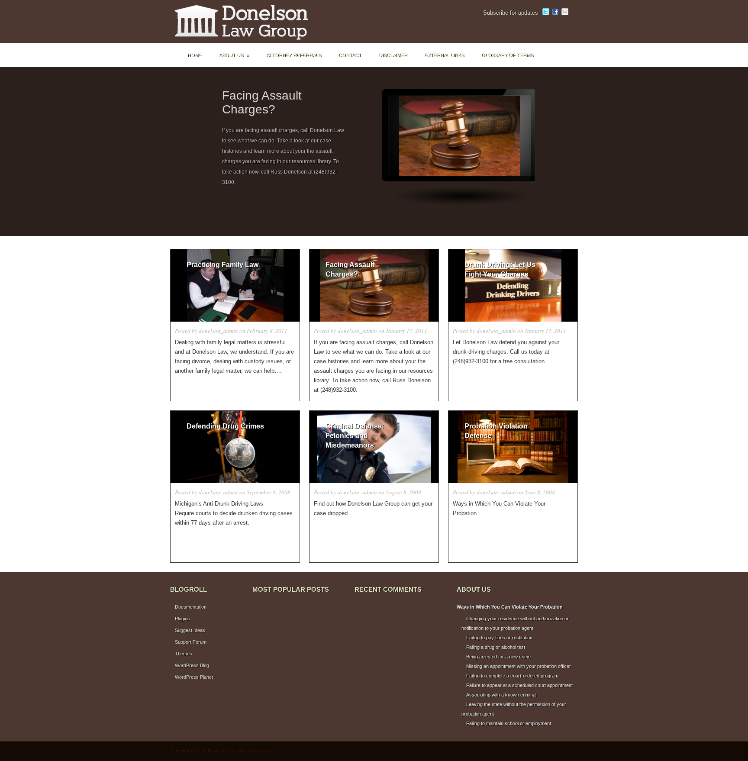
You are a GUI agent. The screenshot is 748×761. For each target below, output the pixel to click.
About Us (234, 55)
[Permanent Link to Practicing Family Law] (235, 285)
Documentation (190, 606)
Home (194, 55)
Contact (350, 55)
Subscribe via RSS (574, 11)
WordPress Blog (192, 665)
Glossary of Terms (507, 55)
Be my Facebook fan (555, 11)
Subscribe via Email (564, 11)
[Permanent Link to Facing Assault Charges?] (459, 154)
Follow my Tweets (545, 11)
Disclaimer (393, 55)
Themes (183, 653)
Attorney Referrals (293, 55)
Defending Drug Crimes (225, 426)
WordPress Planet (194, 677)
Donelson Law (256, 21)
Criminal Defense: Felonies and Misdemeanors (355, 435)
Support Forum (190, 642)
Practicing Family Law (222, 264)
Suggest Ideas (190, 630)
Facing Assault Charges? (262, 102)
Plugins (182, 618)
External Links (444, 55)
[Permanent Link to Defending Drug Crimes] (235, 447)
